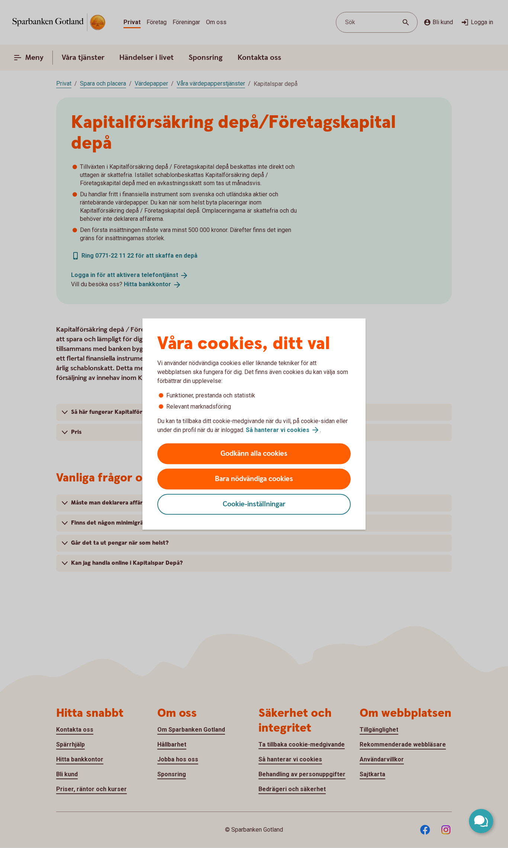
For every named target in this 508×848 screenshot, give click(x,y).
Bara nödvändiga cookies (254, 479)
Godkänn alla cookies (254, 453)
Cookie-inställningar (254, 504)
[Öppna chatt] (481, 821)
